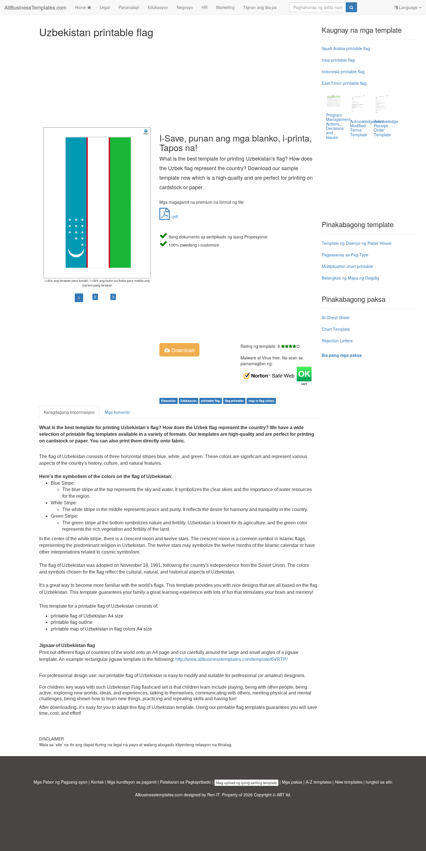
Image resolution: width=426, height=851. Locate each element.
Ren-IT (213, 794)
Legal (105, 7)
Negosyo (185, 7)
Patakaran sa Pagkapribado (185, 782)
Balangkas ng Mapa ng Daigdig (350, 278)
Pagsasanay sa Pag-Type (345, 255)
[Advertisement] (178, 81)
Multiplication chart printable (347, 266)
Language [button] (408, 7)
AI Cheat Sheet (335, 317)
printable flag (210, 400)
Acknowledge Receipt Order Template (386, 127)
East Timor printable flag (344, 83)
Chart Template (336, 329)
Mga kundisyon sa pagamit (131, 782)
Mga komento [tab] (117, 412)
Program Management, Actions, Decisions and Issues (339, 126)
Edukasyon (158, 7)
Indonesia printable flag (343, 71)
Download (182, 350)
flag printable (234, 400)
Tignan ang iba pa (259, 7)
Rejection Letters (337, 340)
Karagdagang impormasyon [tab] (69, 412)
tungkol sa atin (379, 782)
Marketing (225, 7)
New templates (348, 782)
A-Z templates (319, 782)
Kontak (97, 782)
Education (168, 400)
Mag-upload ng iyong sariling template (246, 782)
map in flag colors (261, 400)
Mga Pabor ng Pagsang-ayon (61, 782)
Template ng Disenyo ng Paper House (357, 243)
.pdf (174, 216)
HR (204, 7)
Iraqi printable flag (338, 60)
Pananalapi (129, 7)
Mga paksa (292, 782)
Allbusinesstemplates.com (159, 794)
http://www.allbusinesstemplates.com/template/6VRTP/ (231, 659)
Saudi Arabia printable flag (346, 48)
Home (81, 7)
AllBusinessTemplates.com (35, 7)
